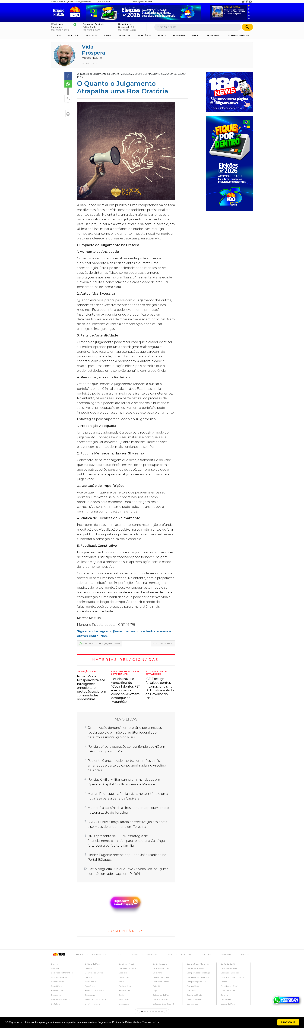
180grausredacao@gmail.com (77, 1)
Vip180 (195, 35)
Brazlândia (124, 977)
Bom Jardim (91, 981)
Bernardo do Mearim (60, 999)
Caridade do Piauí (229, 990)
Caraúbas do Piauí (229, 986)
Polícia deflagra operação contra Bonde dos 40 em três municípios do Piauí (126, 749)
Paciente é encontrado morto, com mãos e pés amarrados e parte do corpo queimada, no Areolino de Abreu (127, 765)
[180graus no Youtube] (250, 1)
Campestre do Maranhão (198, 964)
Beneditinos (56, 986)
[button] (136, 1022)
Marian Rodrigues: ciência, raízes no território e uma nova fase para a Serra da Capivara (128, 796)
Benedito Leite (57, 990)
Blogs (162, 35)
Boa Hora (89, 968)
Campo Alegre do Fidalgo (198, 973)
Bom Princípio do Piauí (95, 999)
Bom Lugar (90, 995)
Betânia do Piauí (92, 964)
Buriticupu (124, 1004)
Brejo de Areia (125, 986)
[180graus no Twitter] (243, 1)
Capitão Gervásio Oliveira (232, 977)
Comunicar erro (163, 643)
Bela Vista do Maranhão (62, 973)
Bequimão (56, 995)
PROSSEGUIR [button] (288, 1022)
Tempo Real (214, 35)
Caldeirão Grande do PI (163, 1004)
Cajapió (156, 986)
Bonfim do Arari (92, 1004)
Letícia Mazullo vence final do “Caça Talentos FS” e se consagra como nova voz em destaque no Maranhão (125, 687)
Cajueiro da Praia (160, 999)
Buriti (121, 995)
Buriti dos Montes (161, 968)
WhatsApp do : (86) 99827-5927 (101, 643)
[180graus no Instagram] (239, 1)
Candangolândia (194, 995)
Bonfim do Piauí (126, 964)
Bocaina (88, 977)
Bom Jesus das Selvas (94, 990)
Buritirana (157, 973)
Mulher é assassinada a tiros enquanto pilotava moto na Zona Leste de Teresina (128, 810)
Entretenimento (99, 954)
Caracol (224, 981)
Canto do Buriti (228, 964)
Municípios (144, 35)
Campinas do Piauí (195, 968)
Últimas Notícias (238, 35)
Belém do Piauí (58, 981)
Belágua (55, 968)
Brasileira (123, 973)
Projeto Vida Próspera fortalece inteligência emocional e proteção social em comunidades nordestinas (91, 685)
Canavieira (191, 990)
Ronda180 (179, 35)
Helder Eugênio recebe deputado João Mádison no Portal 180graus (234, 10)
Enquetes (244, 954)
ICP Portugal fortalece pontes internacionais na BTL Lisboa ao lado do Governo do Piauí (160, 685)
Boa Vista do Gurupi (94, 973)
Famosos (91, 35)
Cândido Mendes (194, 999)
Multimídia (186, 954)
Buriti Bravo (124, 999)
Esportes (124, 35)
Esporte (134, 954)
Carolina (224, 995)
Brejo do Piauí (125, 990)
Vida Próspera (93, 50)
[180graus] (59, 12)
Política (73, 35)
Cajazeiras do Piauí (161, 995)
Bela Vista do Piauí (59, 977)
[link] (68, 76)
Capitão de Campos (230, 973)
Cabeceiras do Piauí (162, 977)
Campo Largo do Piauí (197, 981)
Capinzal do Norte (229, 968)
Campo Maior (193, 986)
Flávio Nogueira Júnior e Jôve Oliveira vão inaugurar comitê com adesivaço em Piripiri (128, 871)
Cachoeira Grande (161, 981)
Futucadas (226, 954)
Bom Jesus (90, 986)
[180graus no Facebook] (246, 1)
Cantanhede (192, 1004)
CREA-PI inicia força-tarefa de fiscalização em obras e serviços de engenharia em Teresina (127, 824)
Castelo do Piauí (228, 1004)
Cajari (155, 990)
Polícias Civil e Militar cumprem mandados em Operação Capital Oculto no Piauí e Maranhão (124, 782)
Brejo (121, 981)
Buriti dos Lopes (160, 964)
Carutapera (226, 999)
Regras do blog (90, 63)
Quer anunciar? (104, 1)
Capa (58, 35)
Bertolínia (55, 1004)
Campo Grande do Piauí (198, 977)
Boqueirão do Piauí (127, 968)
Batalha (54, 964)
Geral (108, 35)
